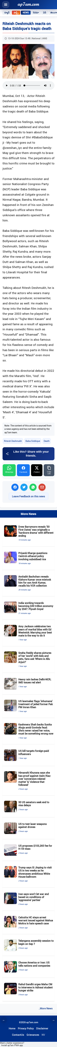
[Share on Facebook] (15, 487)
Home (12, 1028)
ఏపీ (44, 12)
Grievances (33, 1035)
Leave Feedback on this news (28, 496)
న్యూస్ (7, 12)
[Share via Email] (42, 487)
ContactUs (18, 1035)
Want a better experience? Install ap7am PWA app (12, 1044)
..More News (46, 1008)
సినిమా (36, 12)
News (26, 12)
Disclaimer (42, 1028)
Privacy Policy (26, 1028)
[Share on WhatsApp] (33, 487)
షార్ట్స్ (16, 12)
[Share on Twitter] (24, 487)
